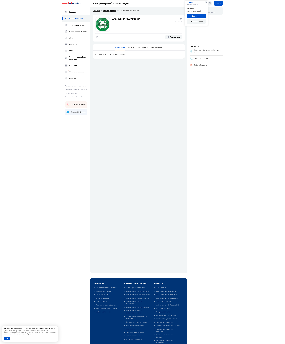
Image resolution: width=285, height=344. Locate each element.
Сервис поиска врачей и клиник (106, 288)
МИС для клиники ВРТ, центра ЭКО (167, 305)
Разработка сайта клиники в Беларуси (165, 336)
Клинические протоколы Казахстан (137, 291)
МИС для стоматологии (164, 301)
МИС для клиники (162, 288)
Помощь (72, 78)
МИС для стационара (163, 308)
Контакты (84, 89)
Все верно (196, 16)
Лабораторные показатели (135, 332)
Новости (73, 44)
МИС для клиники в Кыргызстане (167, 298)
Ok (7, 338)
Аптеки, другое (109, 11)
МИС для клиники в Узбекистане (166, 294)
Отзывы (131, 47)
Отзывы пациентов (102, 294)
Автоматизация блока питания (166, 315)
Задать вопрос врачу (103, 298)
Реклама (73, 65)
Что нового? (143, 47)
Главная (72, 12)
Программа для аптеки (163, 312)
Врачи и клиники (76, 18)
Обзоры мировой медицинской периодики (136, 317)
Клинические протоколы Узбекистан (138, 307)
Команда (76, 89)
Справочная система (78, 31)
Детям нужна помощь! (78, 104)
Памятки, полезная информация (106, 305)
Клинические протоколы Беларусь (137, 298)
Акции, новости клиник (103, 291)
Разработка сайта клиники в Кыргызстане (165, 342)
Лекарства (73, 38)
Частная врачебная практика (77, 58)
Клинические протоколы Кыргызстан (134, 303)
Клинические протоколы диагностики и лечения (134, 312)
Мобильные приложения (104, 312)
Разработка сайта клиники (164, 322)
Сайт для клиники (76, 72)
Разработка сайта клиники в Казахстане (165, 330)
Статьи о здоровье (77, 25)
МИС (71, 51)
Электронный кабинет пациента (106, 308)
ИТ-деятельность (71, 93)
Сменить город (196, 21)
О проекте (68, 89)
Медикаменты (130, 329)
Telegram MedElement (78, 112)
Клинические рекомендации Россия (138, 294)
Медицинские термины (133, 336)
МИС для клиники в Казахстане (166, 291)
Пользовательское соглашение (75, 86)
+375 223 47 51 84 (201, 59)
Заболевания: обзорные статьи (136, 322)
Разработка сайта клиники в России (168, 326)
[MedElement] (76, 3)
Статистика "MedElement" (73, 97)
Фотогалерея (156, 47)
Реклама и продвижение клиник (166, 319)
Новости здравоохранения (135, 325)
